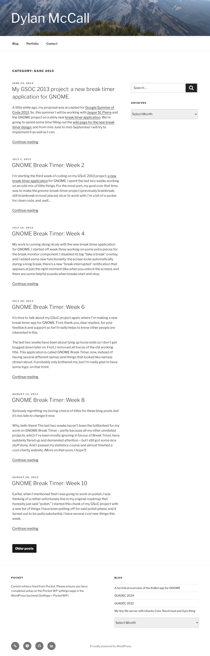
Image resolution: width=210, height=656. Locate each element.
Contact (51, 43)
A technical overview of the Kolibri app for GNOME (147, 588)
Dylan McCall (50, 18)
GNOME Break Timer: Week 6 (48, 307)
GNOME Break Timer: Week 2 (48, 165)
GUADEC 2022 (124, 603)
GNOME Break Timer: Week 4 (48, 233)
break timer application (82, 117)
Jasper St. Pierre (99, 112)
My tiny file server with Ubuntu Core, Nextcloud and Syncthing (154, 611)
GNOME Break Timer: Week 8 (48, 400)
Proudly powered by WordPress (110, 646)
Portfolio (32, 43)
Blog (15, 43)
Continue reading (25, 142)
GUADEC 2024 (124, 595)
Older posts (24, 548)
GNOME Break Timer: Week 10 (49, 483)
